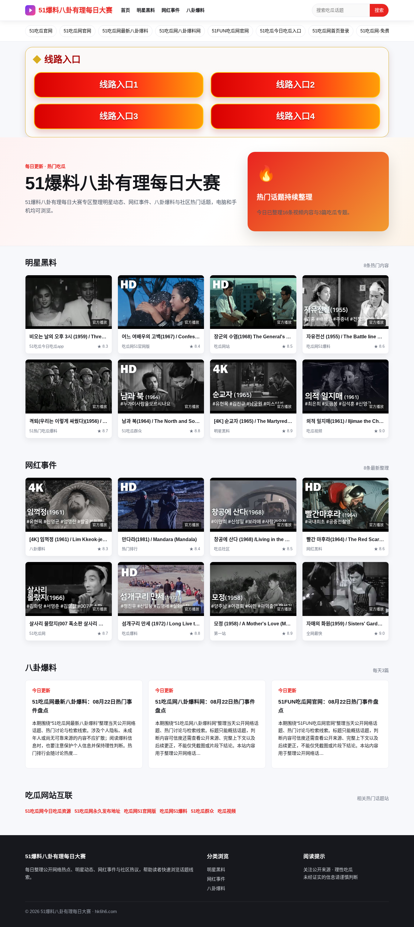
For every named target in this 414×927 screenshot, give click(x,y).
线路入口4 (295, 116)
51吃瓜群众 (202, 811)
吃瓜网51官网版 (140, 811)
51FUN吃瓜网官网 (230, 30)
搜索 (379, 10)
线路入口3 (118, 116)
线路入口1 (118, 84)
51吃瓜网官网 (77, 30)
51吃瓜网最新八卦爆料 (125, 30)
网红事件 (171, 10)
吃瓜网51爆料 (173, 811)
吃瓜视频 (227, 811)
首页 (125, 10)
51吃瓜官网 (40, 30)
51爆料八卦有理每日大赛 (75, 10)
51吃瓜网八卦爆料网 (180, 30)
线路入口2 (295, 84)
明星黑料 (146, 10)
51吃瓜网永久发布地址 (97, 811)
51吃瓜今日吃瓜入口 (280, 30)
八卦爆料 (195, 10)
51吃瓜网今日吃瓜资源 (48, 811)
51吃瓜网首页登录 (330, 30)
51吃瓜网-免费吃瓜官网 (384, 30)
